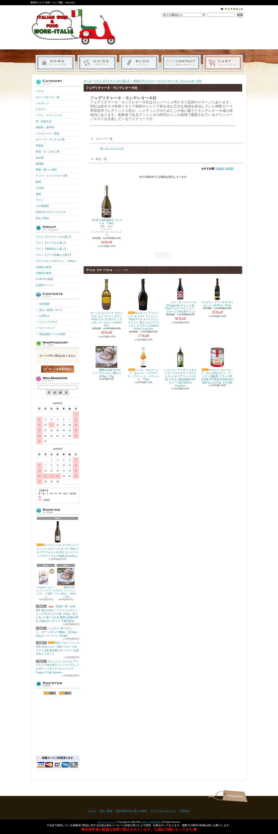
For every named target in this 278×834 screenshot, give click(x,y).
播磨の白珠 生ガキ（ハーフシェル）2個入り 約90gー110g (66, 592)
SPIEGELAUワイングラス (51, 212)
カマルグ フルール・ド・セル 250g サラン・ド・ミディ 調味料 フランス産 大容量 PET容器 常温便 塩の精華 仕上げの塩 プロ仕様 (217, 376)
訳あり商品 (42, 218)
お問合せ (181, 63)
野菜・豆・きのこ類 (47, 151)
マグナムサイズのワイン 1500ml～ (57, 261)
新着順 (229, 168)
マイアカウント (232, 9)
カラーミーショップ (107, 822)
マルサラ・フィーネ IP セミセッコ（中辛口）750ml (217, 304)
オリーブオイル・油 (47, 97)
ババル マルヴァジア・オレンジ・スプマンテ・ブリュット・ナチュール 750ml (143, 374)
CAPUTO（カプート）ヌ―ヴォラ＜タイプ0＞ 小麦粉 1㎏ (46, 592)
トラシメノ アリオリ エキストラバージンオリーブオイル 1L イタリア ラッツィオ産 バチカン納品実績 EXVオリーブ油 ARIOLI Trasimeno (180, 377)
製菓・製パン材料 (46, 169)
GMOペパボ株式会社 (151, 822)
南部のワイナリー (144, 80)
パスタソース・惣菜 (47, 133)
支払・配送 (105, 810)
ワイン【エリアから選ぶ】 (51, 242)
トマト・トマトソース (49, 115)
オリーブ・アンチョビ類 (50, 139)
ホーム (55, 63)
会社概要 (44, 303)
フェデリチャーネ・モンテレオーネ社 (179, 80)
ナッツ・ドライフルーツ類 (51, 175)
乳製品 (40, 145)
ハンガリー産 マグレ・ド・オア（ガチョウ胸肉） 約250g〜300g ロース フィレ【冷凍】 (57, 632)
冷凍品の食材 (43, 267)
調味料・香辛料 (45, 127)
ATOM (65, 693)
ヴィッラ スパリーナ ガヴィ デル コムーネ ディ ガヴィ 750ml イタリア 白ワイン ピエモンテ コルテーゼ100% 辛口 (106, 319)
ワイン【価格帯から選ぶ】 (51, 248)
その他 (40, 187)
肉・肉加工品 (43, 121)
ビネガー (41, 109)
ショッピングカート (223, 63)
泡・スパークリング (112, 148)
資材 (38, 194)
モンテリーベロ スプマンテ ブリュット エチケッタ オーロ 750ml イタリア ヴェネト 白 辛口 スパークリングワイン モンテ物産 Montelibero (57, 551)
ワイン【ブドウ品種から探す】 (54, 254)
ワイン (40, 199)
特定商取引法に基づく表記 (131, 810)
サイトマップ (47, 328)
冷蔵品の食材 (43, 273)
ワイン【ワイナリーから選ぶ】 (54, 236)
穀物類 (40, 163)
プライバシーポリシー (163, 810)
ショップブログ (139, 63)
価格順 (220, 168)
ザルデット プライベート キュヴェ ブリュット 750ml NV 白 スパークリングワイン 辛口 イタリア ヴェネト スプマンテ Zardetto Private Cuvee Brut (143, 320)
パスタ (40, 91)
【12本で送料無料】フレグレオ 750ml (106, 222)
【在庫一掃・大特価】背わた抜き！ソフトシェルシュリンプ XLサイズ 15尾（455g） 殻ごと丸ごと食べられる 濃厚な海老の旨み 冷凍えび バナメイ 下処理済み (57, 614)
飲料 (38, 181)
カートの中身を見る (57, 369)
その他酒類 (42, 206)
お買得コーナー (45, 285)
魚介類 (40, 157)
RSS (50, 693)
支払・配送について (97, 63)
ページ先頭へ (235, 796)
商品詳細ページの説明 (52, 334)
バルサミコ (42, 103)
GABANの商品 (44, 279)
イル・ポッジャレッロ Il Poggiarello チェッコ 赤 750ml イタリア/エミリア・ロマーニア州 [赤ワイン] (181, 307)
